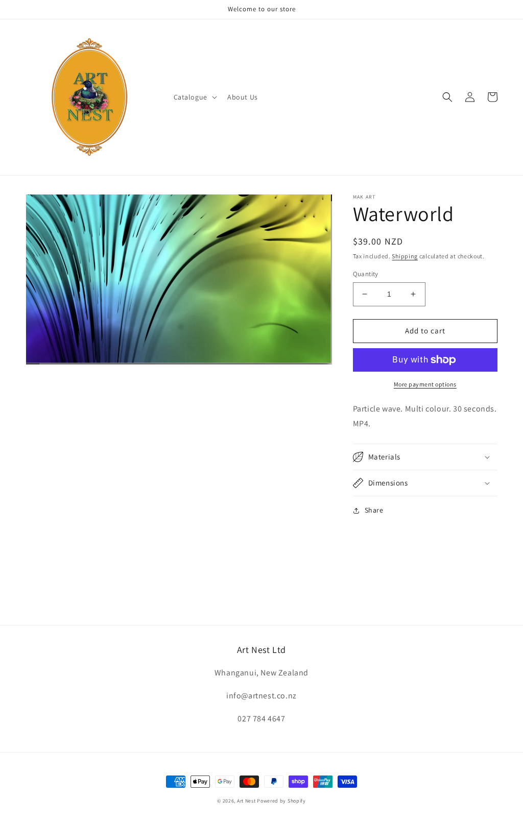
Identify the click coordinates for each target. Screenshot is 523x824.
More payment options (425, 384)
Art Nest (246, 800)
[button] (194, 97)
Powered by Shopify (281, 800)
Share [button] (374, 510)
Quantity (365, 274)
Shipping (405, 256)
